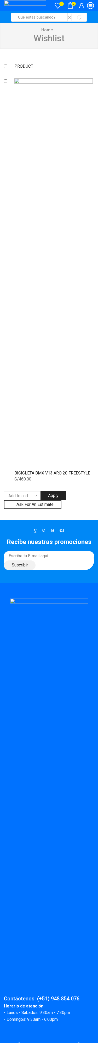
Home (47, 29)
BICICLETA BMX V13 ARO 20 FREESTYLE (52, 473)
